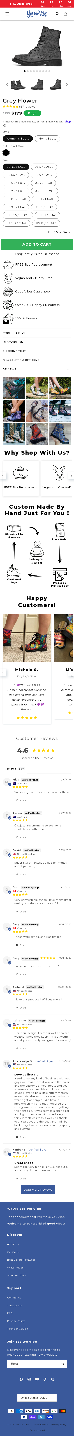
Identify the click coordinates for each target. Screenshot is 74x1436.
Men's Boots (47, 138)
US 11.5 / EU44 (16, 223)
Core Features (15, 333)
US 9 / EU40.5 (45, 199)
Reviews (9, 369)
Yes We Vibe (22, 1424)
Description (13, 342)
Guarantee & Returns (21, 360)
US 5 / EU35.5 (44, 166)
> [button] (38, 1189)
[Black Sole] (6, 152)
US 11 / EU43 (47, 215)
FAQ (10, 1313)
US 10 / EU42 (44, 207)
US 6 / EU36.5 (43, 174)
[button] (7, 14)
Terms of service (38, 1430)
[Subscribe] (63, 1364)
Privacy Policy (16, 1320)
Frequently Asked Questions (37, 254)
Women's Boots (17, 138)
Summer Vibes (16, 1275)
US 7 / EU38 (43, 183)
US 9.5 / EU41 (15, 207)
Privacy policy (58, 1424)
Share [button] (22, 800)
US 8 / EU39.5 (44, 191)
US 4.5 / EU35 (15, 166)
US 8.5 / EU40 (16, 199)
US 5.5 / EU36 (15, 174)
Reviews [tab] (10, 768)
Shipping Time (14, 351)
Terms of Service (17, 1328)
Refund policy (40, 1424)
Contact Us (14, 1297)
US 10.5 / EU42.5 (17, 215)
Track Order (14, 1305)
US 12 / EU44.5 (46, 223)
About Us (13, 1244)
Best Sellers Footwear (21, 1259)
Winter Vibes (15, 1267)
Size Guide (63, 232)
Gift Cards (13, 1252)
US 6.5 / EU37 (16, 183)
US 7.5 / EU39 (16, 191)
